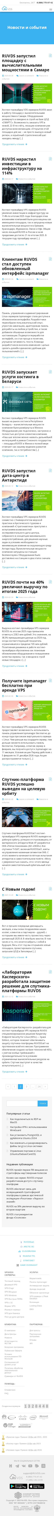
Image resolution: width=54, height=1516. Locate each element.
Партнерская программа (35, 1335)
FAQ (6, 1393)
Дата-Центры (10, 1334)
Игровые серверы (12, 1310)
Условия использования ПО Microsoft (13, 1356)
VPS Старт (9, 1288)
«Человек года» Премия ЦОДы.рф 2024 (24, 1450)
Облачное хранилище (39, 1293)
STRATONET (29, 1260)
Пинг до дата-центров (14, 1317)
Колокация (34, 1302)
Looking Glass (36, 1306)
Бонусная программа (14, 1347)
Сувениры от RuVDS (14, 1376)
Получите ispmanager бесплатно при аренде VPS (24, 685)
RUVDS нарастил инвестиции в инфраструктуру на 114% (22, 166)
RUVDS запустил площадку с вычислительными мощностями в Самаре (25, 62)
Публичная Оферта (13, 1351)
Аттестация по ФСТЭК (11, 1342)
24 (39, 1086)
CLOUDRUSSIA (29, 1251)
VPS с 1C (9, 1302)
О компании (10, 1330)
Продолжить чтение (13, 144)
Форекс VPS (10, 1306)
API (31, 1343)
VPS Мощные (11, 1292)
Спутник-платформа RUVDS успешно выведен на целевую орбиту (23, 786)
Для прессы (35, 1330)
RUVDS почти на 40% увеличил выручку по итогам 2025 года (24, 586)
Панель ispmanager (38, 1282)
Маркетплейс (35, 1278)
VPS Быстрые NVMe (14, 1299)
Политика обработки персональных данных (14, 1370)
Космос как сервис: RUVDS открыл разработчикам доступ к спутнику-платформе (25, 1181)
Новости (8, 1338)
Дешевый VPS (11, 1285)
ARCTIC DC (28, 1247)
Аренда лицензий (37, 1289)
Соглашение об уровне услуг (11, 1363)
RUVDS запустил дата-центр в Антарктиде (19, 475)
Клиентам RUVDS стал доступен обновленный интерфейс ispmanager (25, 266)
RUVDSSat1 (28, 1242)
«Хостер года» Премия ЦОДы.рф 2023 (23, 1443)
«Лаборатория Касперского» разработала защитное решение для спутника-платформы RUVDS (26, 981)
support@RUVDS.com (34, 1473)
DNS (32, 1309)
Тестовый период (12, 1281)
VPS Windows (11, 1295)
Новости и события (26, 179)
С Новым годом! (18, 889)
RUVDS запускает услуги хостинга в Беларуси (20, 376)
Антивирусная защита (39, 1285)
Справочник (10, 1390)
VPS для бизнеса (12, 1313)
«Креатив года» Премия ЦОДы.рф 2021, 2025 (26, 1437)
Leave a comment (26, 75)
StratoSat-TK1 (28, 1256)
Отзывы (33, 1340)
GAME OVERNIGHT (29, 1265)
